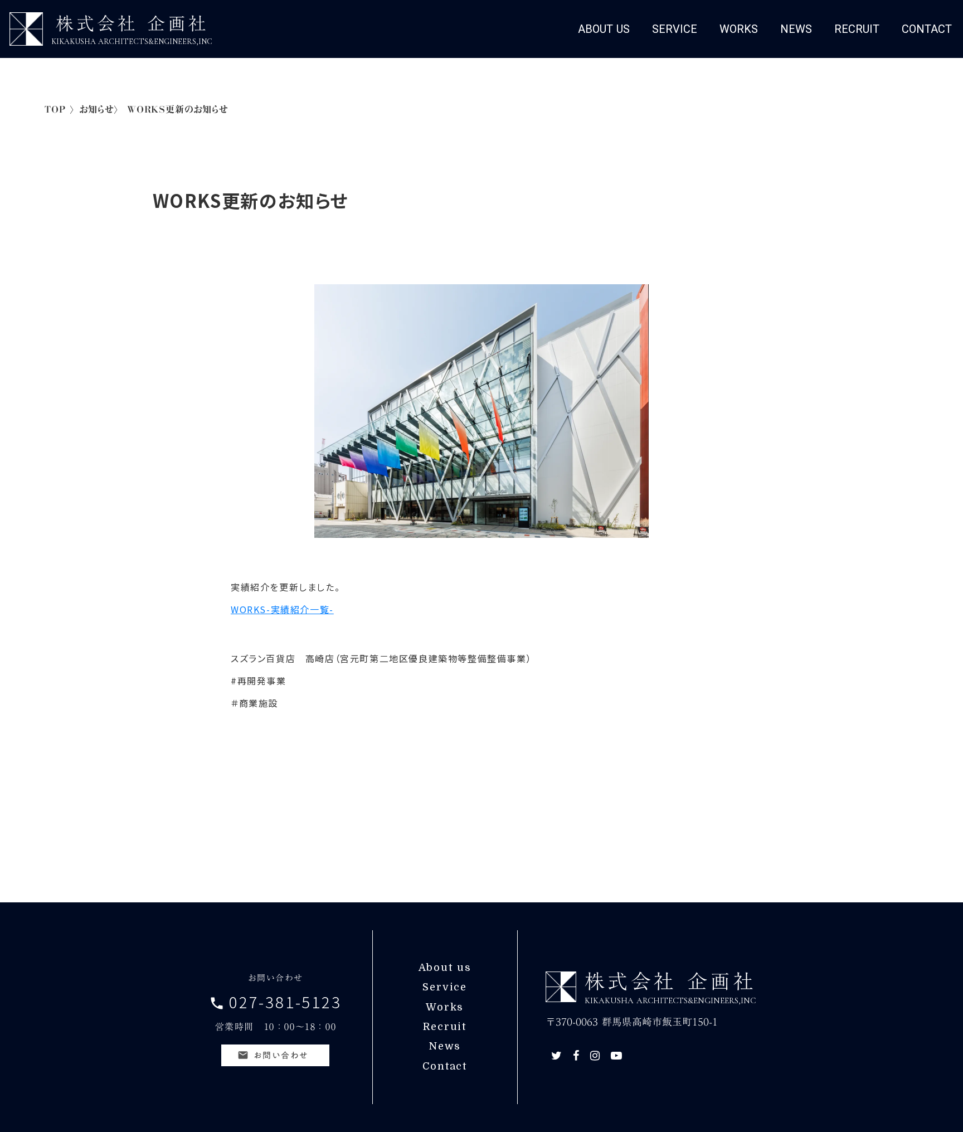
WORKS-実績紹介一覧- (282, 609)
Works (445, 1007)
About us (445, 967)
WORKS (738, 29)
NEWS (796, 29)
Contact (444, 1066)
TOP (55, 110)
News (445, 1046)
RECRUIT (856, 29)
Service (444, 987)
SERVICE (674, 29)
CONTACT (927, 29)
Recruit (444, 1026)
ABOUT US (604, 29)
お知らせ (96, 110)
